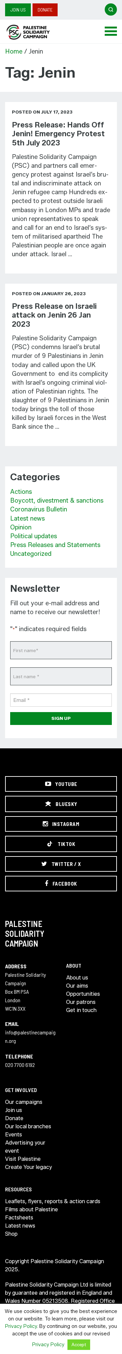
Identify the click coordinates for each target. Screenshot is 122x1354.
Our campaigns (23, 1102)
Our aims (77, 986)
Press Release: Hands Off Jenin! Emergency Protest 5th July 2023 (58, 133)
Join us (18, 10)
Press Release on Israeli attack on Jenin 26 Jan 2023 (54, 315)
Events (13, 1134)
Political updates (33, 536)
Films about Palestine (31, 1209)
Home (13, 51)
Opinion (21, 527)
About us (77, 977)
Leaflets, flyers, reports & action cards (52, 1201)
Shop (11, 1234)
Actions (21, 492)
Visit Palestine (23, 1159)
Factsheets (19, 1217)
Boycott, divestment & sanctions (56, 500)
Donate (45, 10)
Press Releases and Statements (55, 545)
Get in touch (81, 1010)
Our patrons (81, 1002)
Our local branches (28, 1126)
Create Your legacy (28, 1167)
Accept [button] (79, 1344)
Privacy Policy (21, 1326)
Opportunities (83, 994)
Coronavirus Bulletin (38, 509)
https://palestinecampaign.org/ (35, 32)
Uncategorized (31, 554)
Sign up (61, 718)
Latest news (27, 518)
